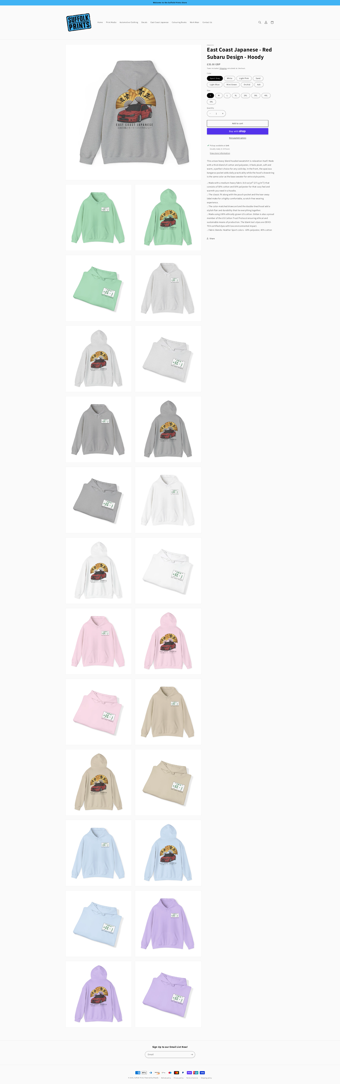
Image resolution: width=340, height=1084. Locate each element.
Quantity (210, 108)
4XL (266, 95)
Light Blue (215, 84)
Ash (259, 84)
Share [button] (212, 238)
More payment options (237, 138)
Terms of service (192, 1078)
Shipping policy (206, 1078)
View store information (220, 153)
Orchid (247, 84)
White (229, 78)
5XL (211, 101)
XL (236, 95)
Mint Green (232, 84)
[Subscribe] (192, 1054)
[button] (260, 22)
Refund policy (166, 1078)
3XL (255, 95)
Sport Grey (215, 78)
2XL (245, 95)
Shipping (223, 68)
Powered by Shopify (151, 1078)
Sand (258, 78)
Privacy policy (179, 1078)
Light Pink (244, 78)
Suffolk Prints (139, 1078)
